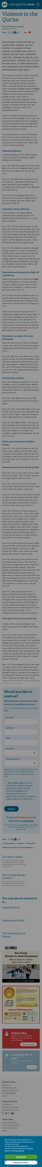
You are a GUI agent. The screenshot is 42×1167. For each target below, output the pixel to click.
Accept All (21, 1156)
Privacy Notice (18, 1150)
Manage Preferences (21, 1162)
